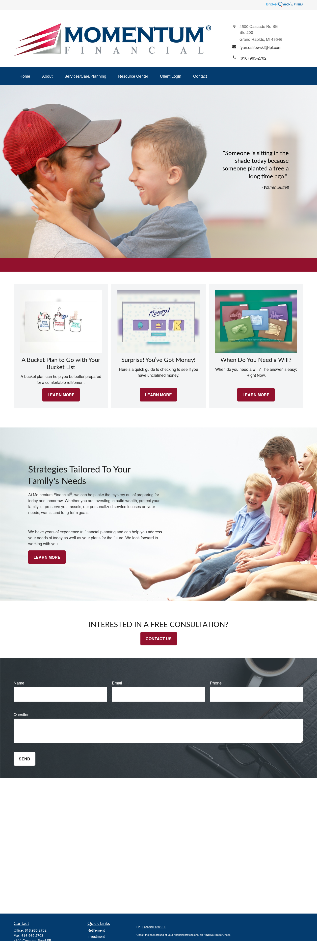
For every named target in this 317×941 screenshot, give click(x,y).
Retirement (96, 930)
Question (21, 714)
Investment (96, 936)
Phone (216, 683)
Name (19, 683)
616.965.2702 (36, 930)
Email (117, 683)
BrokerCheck (222, 935)
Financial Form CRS (154, 927)
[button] (25, 76)
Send (24, 759)
